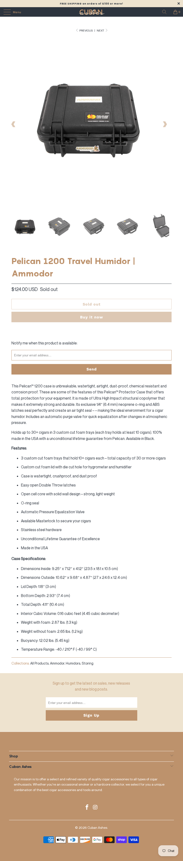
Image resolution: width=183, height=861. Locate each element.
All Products (39, 663)
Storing (87, 663)
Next (101, 30)
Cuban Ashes (97, 827)
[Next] (164, 124)
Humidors (73, 663)
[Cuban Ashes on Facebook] (87, 807)
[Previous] (13, 124)
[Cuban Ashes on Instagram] (95, 807)
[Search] (166, 12)
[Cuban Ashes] (91, 12)
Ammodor (57, 663)
